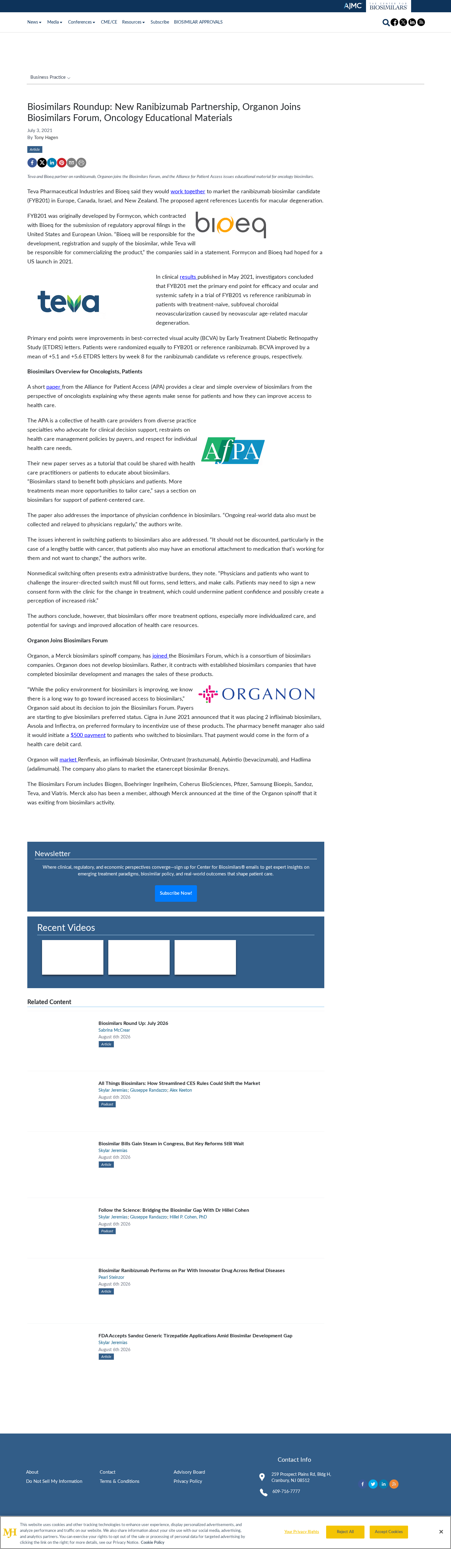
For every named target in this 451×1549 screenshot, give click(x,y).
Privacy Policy (188, 1481)
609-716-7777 (286, 1492)
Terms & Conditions (120, 1481)
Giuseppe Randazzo (148, 1090)
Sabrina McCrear (114, 1030)
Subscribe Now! (176, 893)
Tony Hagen (46, 137)
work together (188, 191)
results (189, 277)
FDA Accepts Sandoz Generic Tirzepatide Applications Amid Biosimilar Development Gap (195, 1335)
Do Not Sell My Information (54, 1481)
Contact (107, 1472)
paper (54, 387)
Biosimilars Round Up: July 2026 (133, 1023)
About (32, 1472)
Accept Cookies (389, 1532)
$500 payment (88, 735)
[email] (71, 163)
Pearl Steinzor (111, 1277)
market (69, 759)
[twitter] (42, 163)
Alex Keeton (181, 1090)
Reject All (345, 1532)
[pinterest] (62, 163)
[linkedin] (52, 163)
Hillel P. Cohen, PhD (188, 1217)
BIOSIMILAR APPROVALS (198, 22)
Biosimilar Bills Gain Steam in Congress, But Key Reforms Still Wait (171, 1143)
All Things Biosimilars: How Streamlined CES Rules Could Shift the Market (179, 1083)
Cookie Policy (152, 1543)
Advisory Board (189, 1472)
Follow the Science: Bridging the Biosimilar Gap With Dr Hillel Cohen (173, 1210)
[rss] (394, 1484)
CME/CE (109, 22)
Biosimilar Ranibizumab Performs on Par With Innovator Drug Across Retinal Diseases (191, 1270)
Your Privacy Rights (301, 1532)
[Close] (441, 1531)
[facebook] (32, 163)
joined (160, 656)
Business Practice (48, 77)
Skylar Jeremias (112, 1090)
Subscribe (160, 22)
